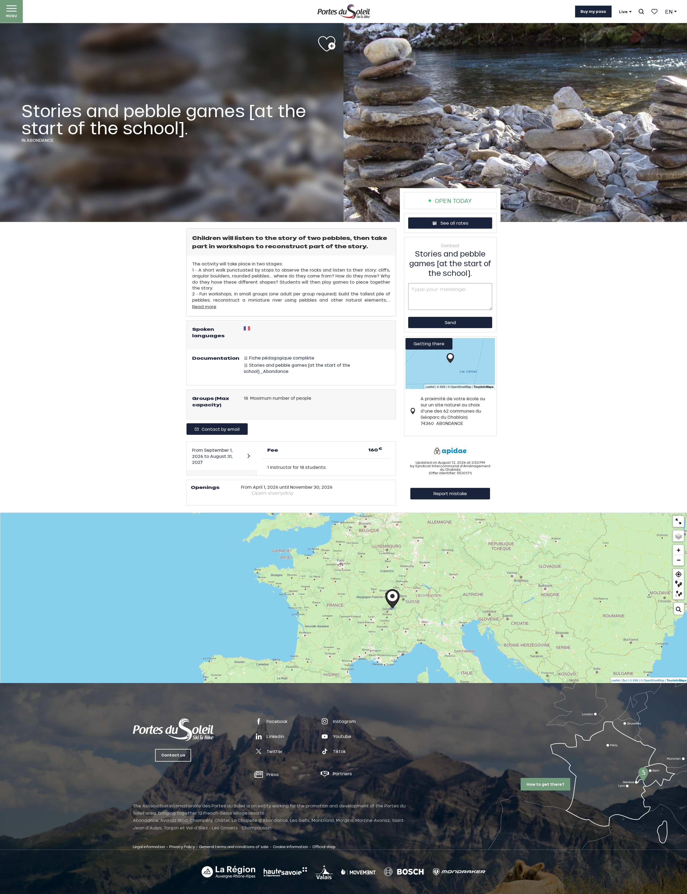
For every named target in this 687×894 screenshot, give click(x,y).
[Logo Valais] (324, 872)
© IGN (634, 680)
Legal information (149, 846)
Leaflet (615, 680)
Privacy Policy (182, 846)
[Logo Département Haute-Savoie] (285, 872)
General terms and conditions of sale (234, 846)
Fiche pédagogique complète (281, 358)
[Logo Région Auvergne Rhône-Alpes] (228, 872)
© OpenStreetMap (652, 680)
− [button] (679, 560)
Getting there (429, 343)
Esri (624, 680)
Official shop (323, 846)
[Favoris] (654, 11)
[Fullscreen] (678, 521)
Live (623, 12)
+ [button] (678, 550)
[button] (641, 11)
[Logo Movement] (358, 872)
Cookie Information (290, 846)
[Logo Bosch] (404, 871)
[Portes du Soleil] (343, 11)
